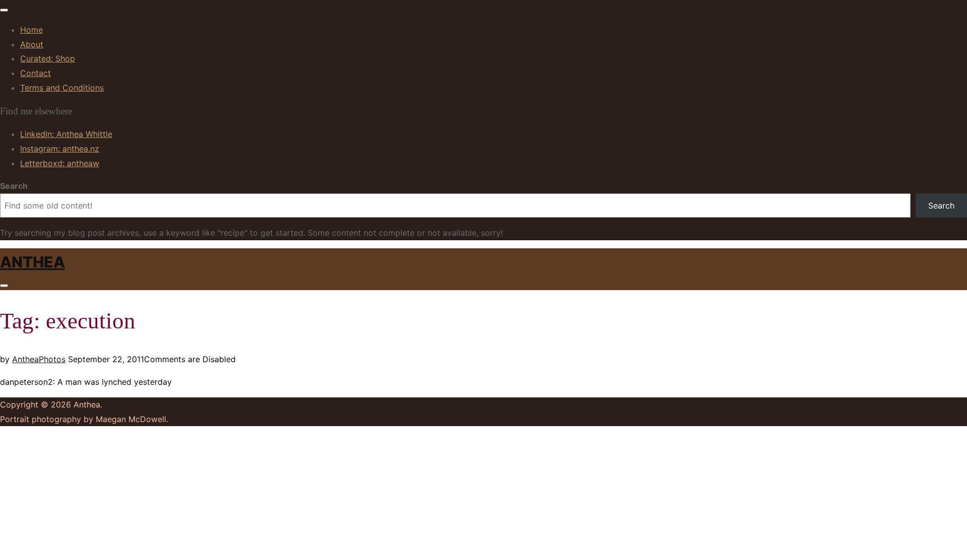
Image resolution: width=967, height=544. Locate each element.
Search (14, 186)
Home (31, 30)
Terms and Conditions (62, 88)
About (31, 44)
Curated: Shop (47, 58)
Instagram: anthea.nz (59, 149)
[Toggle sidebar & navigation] (4, 285)
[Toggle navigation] (4, 10)
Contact (35, 73)
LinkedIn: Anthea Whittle (66, 134)
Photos (52, 359)
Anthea (32, 262)
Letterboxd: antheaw (59, 163)
